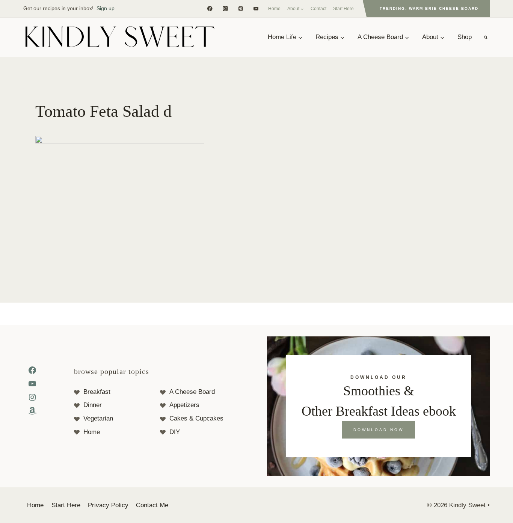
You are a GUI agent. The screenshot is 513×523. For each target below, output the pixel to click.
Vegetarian (98, 418)
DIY (174, 432)
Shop (464, 37)
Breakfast (96, 391)
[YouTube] (256, 8)
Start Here (343, 8)
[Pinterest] (240, 8)
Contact (318, 8)
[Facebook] (210, 8)
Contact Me (152, 505)
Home (274, 8)
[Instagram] (225, 8)
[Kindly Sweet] (119, 37)
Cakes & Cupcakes (196, 418)
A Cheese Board (192, 391)
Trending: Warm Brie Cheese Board (429, 8)
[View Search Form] (485, 37)
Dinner (92, 404)
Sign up (106, 8)
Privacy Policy (108, 505)
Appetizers (184, 404)
